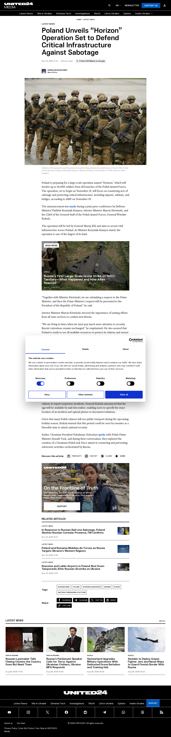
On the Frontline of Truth (71, 487)
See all (162, 621)
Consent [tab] (45, 349)
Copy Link (66, 605)
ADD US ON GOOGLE (131, 726)
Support (153, 703)
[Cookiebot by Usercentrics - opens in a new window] (131, 340)
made (72, 206)
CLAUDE (109, 456)
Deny (47, 394)
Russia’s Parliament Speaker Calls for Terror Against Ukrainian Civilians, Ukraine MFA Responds (64, 663)
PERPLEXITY (77, 456)
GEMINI (122, 456)
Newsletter (132, 5)
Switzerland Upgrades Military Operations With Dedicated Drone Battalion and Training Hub (103, 663)
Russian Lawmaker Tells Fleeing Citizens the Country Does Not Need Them (23, 661)
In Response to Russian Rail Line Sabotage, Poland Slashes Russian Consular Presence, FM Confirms (73, 531)
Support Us (151, 5)
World (97, 13)
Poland (76, 587)
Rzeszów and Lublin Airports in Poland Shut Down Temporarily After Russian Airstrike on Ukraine (73, 567)
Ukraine (107, 587)
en (117, 5)
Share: (45, 603)
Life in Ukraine (111, 13)
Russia (117, 587)
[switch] (70, 383)
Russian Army (64, 587)
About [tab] (126, 349)
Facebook (66, 600)
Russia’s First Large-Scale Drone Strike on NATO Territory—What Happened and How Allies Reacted (79, 279)
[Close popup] (168, 720)
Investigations (82, 13)
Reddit (113, 600)
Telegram (83, 600)
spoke (102, 434)
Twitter (99, 600)
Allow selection (85, 394)
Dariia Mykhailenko (57, 70)
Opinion (127, 13)
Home (79, 19)
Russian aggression (91, 587)
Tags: (45, 589)
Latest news (89, 19)
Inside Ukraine (142, 13)
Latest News (26, 13)
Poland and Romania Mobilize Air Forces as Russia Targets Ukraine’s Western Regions (73, 549)
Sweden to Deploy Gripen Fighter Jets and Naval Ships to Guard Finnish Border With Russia (146, 663)
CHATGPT (94, 456)
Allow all (124, 394)
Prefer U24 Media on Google (92, 61)
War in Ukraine (44, 13)
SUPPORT (62, 506)
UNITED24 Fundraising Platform (72, 592)
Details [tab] (85, 349)
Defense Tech (63, 13)
